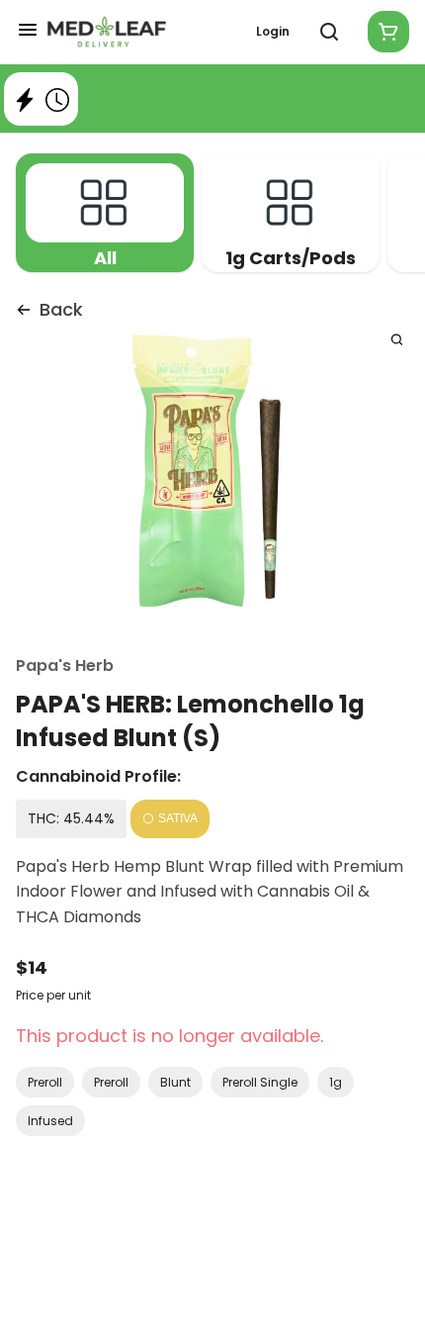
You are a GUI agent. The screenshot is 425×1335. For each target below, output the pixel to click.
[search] (396, 339)
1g (335, 1082)
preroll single (260, 1082)
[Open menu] (28, 30)
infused (50, 1120)
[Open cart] (384, 31)
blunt (175, 1082)
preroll (111, 1082)
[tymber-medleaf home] (106, 32)
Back (61, 309)
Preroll (45, 1082)
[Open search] (329, 31)
